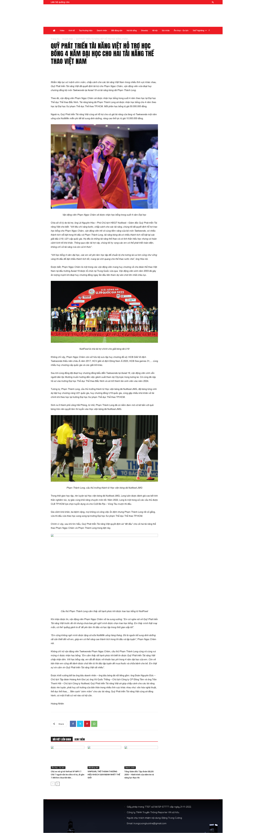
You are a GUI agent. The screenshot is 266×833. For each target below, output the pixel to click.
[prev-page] (53, 784)
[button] (213, 2)
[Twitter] (80, 724)
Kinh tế (72, 30)
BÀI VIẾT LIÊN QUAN (62, 739)
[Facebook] (73, 724)
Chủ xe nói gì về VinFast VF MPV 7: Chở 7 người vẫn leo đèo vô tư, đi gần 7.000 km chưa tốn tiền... (67, 774)
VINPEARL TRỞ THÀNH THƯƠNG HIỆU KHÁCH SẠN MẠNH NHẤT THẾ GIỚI (104, 774)
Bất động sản (116, 30)
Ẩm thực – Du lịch (181, 30)
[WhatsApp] (94, 724)
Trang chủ (55, 39)
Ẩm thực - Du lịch (58, 767)
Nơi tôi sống (132, 30)
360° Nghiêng (198, 30)
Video (62, 30)
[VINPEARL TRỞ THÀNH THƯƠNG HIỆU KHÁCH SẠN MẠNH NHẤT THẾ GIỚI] (104, 757)
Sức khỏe (165, 30)
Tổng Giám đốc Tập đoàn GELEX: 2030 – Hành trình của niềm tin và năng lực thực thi (139, 774)
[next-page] (58, 784)
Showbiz (144, 30)
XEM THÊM (80, 739)
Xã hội (154, 30)
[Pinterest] (87, 724)
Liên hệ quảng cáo (60, 2)
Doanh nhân (102, 30)
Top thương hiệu (86, 30)
